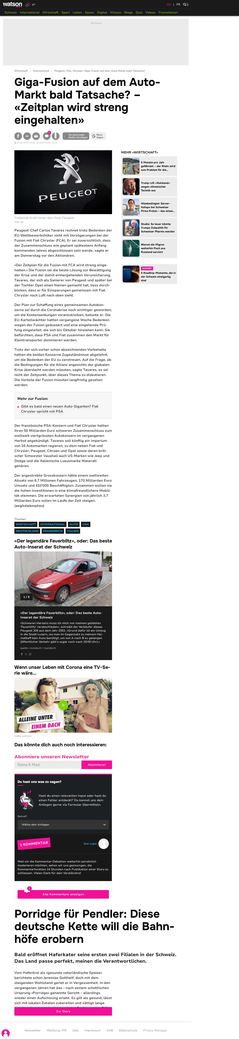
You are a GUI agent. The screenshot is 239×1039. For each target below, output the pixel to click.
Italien (73, 531)
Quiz (139, 12)
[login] (5, 1033)
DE (169, 4)
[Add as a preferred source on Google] (76, 136)
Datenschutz (128, 1030)
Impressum (92, 1030)
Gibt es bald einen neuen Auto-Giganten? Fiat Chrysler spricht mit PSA (59, 409)
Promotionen (168, 12)
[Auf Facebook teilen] (18, 136)
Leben (77, 12)
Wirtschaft (50, 12)
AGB (109, 1030)
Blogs (128, 12)
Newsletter (33, 1030)
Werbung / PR (56, 1030)
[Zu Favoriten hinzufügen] (55, 136)
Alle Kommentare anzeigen (63, 894)
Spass (89, 12)
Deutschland (27, 531)
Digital (102, 12)
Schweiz (10, 12)
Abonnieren (97, 765)
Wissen (115, 12)
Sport (65, 12)
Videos (150, 12)
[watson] (12, 4)
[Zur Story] (95, 962)
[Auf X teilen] (26, 654)
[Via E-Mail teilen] (36, 136)
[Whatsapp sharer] (30, 654)
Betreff (22, 816)
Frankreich (53, 531)
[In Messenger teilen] (27, 136)
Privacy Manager (155, 1030)
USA (86, 524)
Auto (73, 524)
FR (178, 4)
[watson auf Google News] (98, 136)
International (29, 12)
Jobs (75, 1030)
